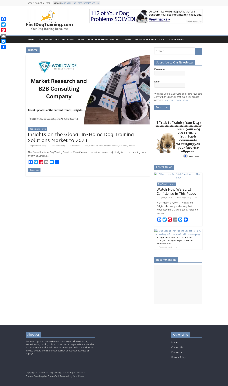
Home (30, 39)
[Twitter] (3, 24)
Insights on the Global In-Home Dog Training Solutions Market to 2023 (81, 137)
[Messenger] (3, 41)
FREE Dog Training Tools (149, 39)
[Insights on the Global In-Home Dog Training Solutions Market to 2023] (88, 57)
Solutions (123, 146)
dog (86, 146)
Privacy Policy (178, 357)
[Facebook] (3, 19)
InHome (99, 146)
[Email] (3, 36)
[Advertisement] (178, 284)
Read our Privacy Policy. (176, 100)
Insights (107, 146)
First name (159, 69)
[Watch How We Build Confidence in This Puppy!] (178, 174)
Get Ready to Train (73, 39)
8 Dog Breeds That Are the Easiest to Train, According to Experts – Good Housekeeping (176, 240)
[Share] (3, 47)
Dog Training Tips (48, 39)
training (132, 146)
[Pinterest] (3, 30)
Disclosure (176, 352)
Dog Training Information (104, 39)
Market (115, 146)
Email (157, 81)
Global (92, 146)
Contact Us (177, 347)
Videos (127, 39)
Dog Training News (37, 129)
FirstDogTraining (58, 146)
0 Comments (74, 146)
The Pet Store (176, 39)
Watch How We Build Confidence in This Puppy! (177, 191)
